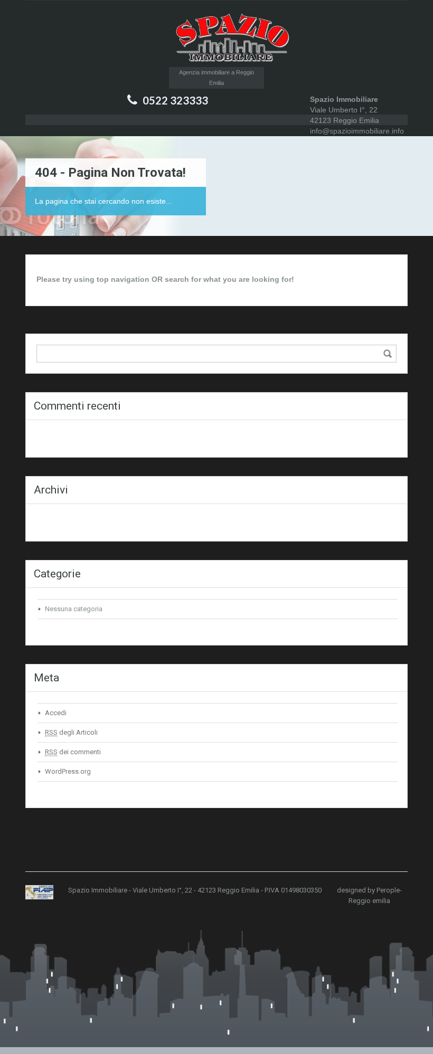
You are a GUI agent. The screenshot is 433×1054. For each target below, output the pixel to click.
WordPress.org (68, 771)
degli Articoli (71, 732)
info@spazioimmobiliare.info (357, 131)
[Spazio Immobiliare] (216, 38)
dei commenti (73, 752)
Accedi (56, 713)
